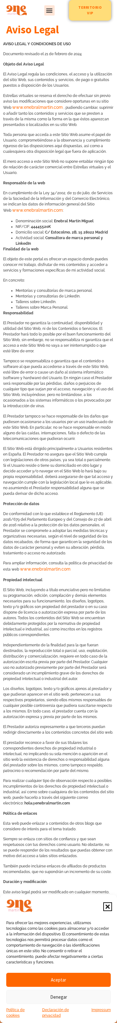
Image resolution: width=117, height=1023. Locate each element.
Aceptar (58, 980)
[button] (108, 907)
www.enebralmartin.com (37, 107)
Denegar (58, 997)
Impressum (101, 1010)
